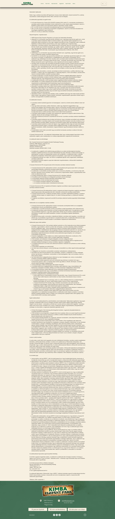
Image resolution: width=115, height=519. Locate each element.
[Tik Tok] (59, 515)
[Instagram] (57, 515)
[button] (47, 4)
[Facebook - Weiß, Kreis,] (54, 515)
